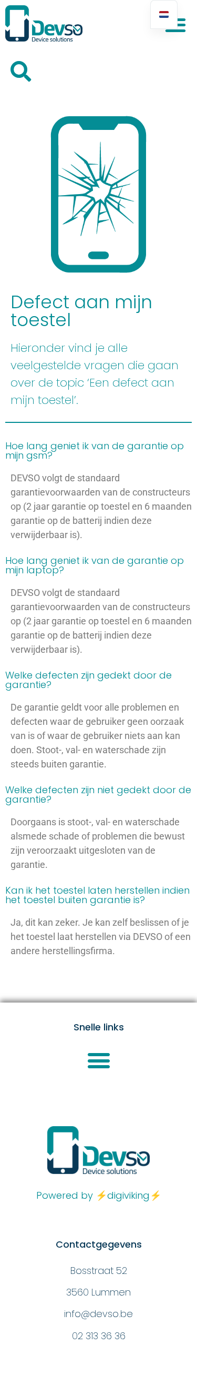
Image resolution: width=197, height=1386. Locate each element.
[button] (20, 71)
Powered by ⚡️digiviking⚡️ (98, 1195)
